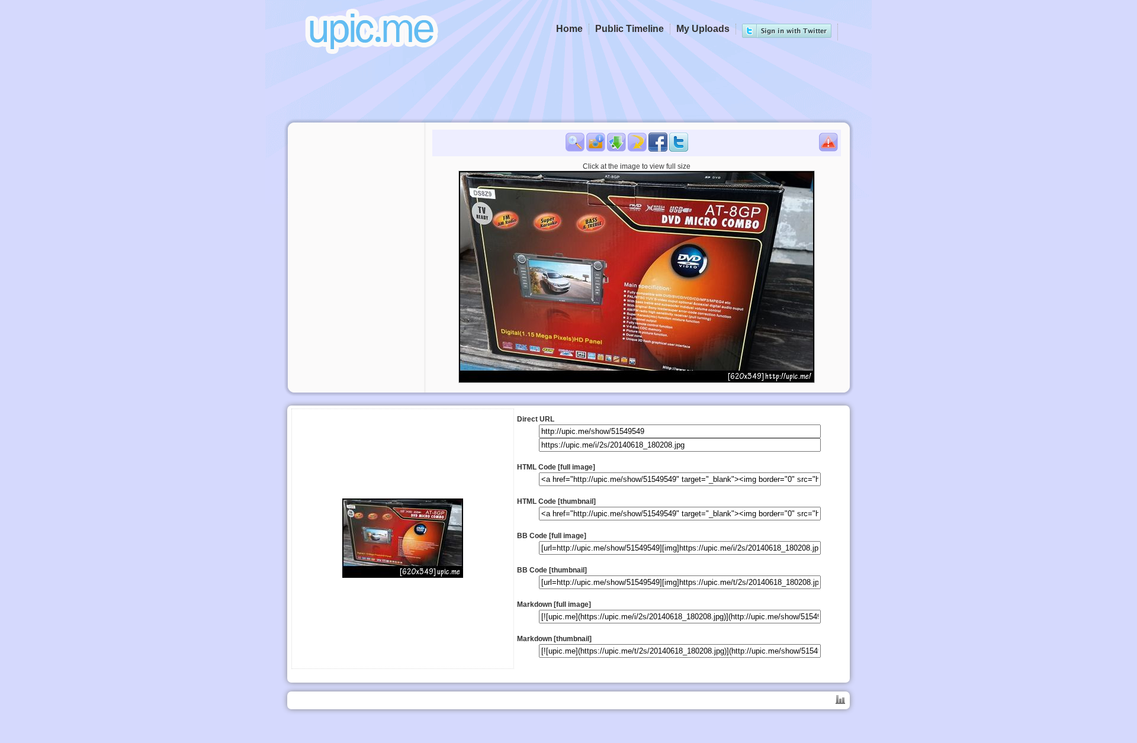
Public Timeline (629, 29)
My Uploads (703, 29)
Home (569, 29)
